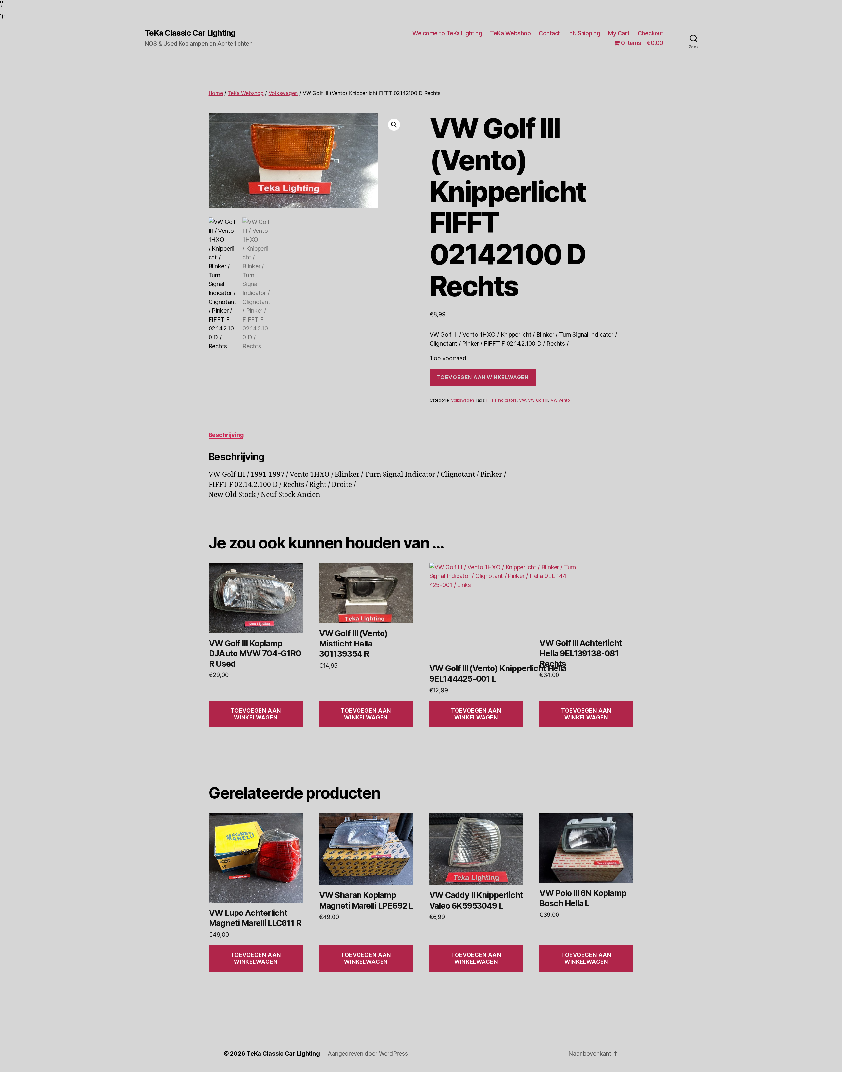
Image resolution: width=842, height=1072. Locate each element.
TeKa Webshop (510, 33)
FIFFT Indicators (501, 400)
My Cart (619, 33)
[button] (394, 125)
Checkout (650, 33)
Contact (549, 33)
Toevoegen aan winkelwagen (482, 377)
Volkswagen (283, 93)
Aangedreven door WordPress (368, 1053)
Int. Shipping (584, 33)
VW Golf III (538, 400)
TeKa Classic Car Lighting (190, 33)
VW (522, 400)
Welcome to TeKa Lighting (447, 33)
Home (216, 93)
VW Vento (560, 400)
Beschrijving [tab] (226, 434)
